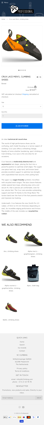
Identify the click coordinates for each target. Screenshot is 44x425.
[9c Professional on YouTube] (23, 407)
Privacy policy (22, 368)
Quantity (4, 112)
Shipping (25, 94)
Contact (22, 351)
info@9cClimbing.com (25, 379)
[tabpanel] (22, 46)
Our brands (22, 348)
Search (22, 345)
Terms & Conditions (22, 371)
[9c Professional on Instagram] (20, 407)
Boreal (4, 83)
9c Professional (23, 413)
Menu (6, 2)
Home (3, 19)
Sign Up (39, 398)
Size (3, 102)
